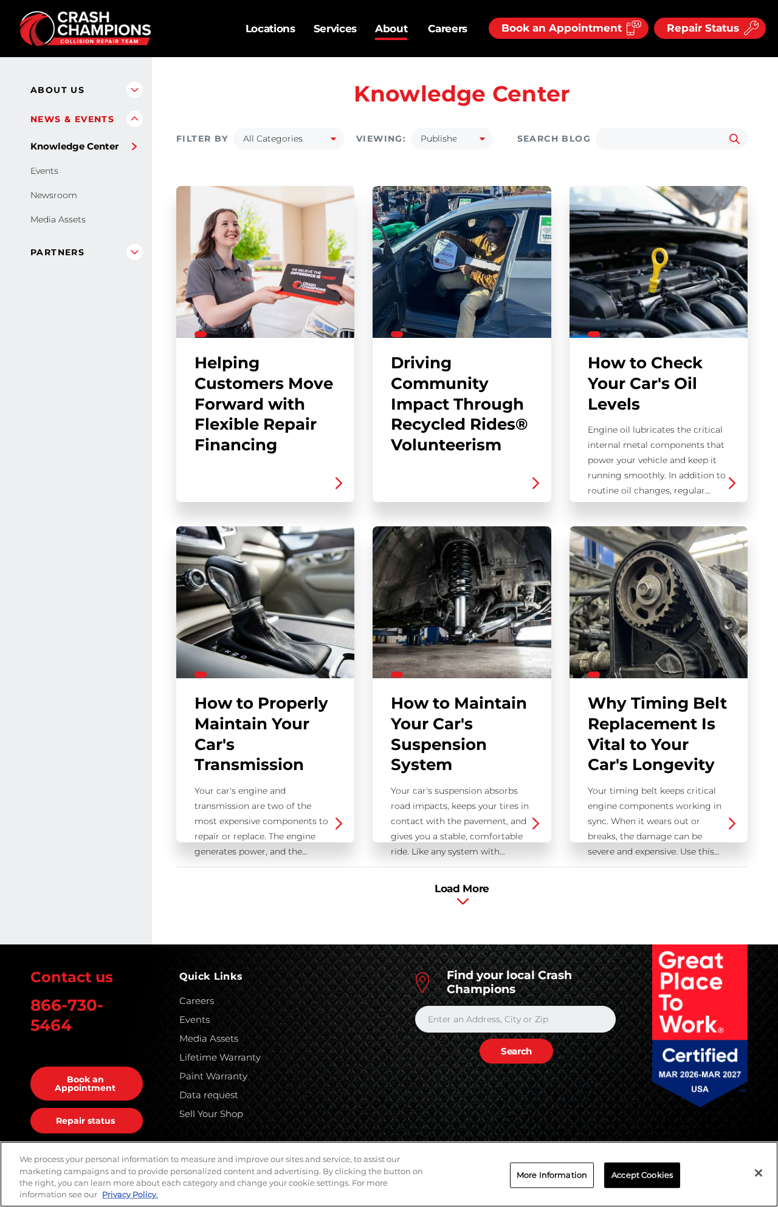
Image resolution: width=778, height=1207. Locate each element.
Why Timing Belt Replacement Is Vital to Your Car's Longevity (659, 684)
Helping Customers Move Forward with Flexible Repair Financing (265, 344)
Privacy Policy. (130, 1194)
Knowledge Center (74, 146)
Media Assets (58, 219)
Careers (447, 28)
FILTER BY (202, 138)
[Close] (758, 1173)
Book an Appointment (85, 1083)
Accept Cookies (642, 1175)
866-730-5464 (66, 1015)
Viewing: (381, 138)
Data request (208, 1095)
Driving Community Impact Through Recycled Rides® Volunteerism (462, 344)
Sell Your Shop (211, 1113)
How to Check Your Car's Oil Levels (659, 344)
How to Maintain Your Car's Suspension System (462, 684)
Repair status (85, 1120)
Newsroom (53, 195)
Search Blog (554, 138)
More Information (552, 1175)
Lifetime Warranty (220, 1057)
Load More (462, 888)
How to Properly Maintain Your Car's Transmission (265, 684)
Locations (270, 28)
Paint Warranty (213, 1076)
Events (44, 170)
